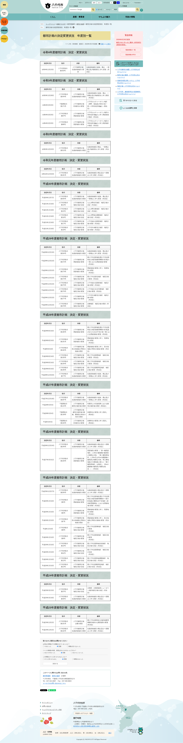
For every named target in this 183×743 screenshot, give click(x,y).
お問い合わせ (46, 706)
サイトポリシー (47, 702)
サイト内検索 (73, 6)
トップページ (50, 24)
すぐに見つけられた (51, 659)
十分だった (48, 646)
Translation (137, 2)
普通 (60, 646)
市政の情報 (130, 17)
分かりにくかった (78, 652)
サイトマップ (46, 713)
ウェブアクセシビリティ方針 (52, 710)
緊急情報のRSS (131, 54)
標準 (94, 2)
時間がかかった (78, 659)
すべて (100, 9)
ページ (108, 9)
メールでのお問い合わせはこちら (54, 683)
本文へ (81, 2)
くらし (53, 17)
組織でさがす (61, 24)
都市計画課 (80, 24)
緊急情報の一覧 (131, 50)
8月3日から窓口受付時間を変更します (86, 726)
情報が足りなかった (75, 646)
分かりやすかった (50, 652)
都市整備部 (47, 676)
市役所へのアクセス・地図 (83, 713)
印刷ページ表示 (106, 44)
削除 (73, 27)
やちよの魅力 (104, 17)
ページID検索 (122, 6)
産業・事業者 (78, 17)
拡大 (99, 2)
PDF (115, 9)
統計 (110, 733)
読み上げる (126, 2)
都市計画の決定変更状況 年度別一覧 (59, 27)
